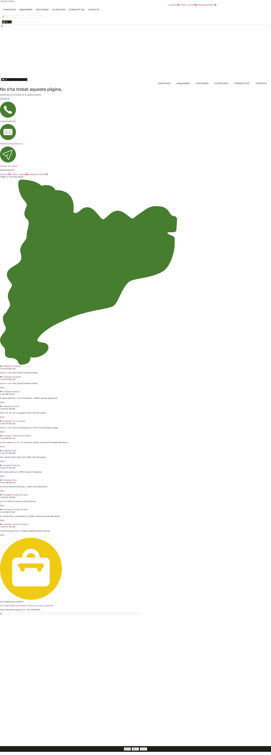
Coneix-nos (9, 9)
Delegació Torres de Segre (14, 421)
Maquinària (25, 9)
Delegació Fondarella (12, 366)
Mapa (2, 387)
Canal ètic (49, 606)
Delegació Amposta (12, 465)
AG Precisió (58, 9)
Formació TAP (76, 9)
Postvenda (42, 9)
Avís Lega (4, 606)
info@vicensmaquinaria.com (11, 144)
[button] (135, 366)
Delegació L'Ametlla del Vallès (16, 509)
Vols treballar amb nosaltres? (11, 602)
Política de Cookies (36, 606)
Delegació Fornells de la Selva (16, 495)
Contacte (93, 9)
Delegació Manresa (11, 391)
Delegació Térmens (11, 406)
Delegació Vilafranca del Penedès (17, 436)
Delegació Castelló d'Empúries (16, 524)
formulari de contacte (8, 166)
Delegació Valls (10, 451)
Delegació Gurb (10, 480)
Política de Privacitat (18, 606)
